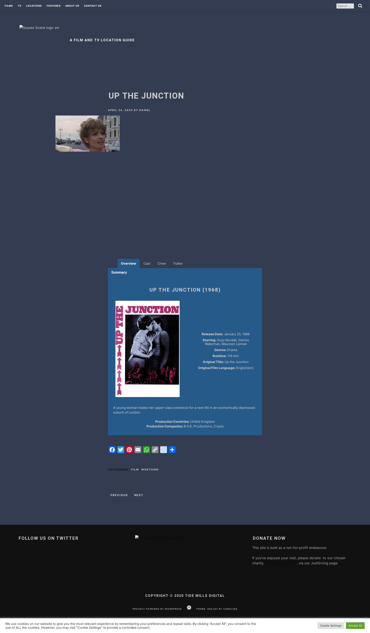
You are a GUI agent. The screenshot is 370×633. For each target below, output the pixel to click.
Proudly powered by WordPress (157, 609)
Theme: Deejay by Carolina (216, 609)
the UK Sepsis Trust (280, 563)
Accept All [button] (355, 625)
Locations (34, 6)
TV (19, 6)
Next (138, 495)
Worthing (150, 469)
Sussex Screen (105, 29)
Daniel (145, 110)
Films (9, 6)
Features (54, 6)
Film (135, 469)
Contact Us (92, 6)
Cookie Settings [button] (330, 625)
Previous (119, 495)
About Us (72, 6)
